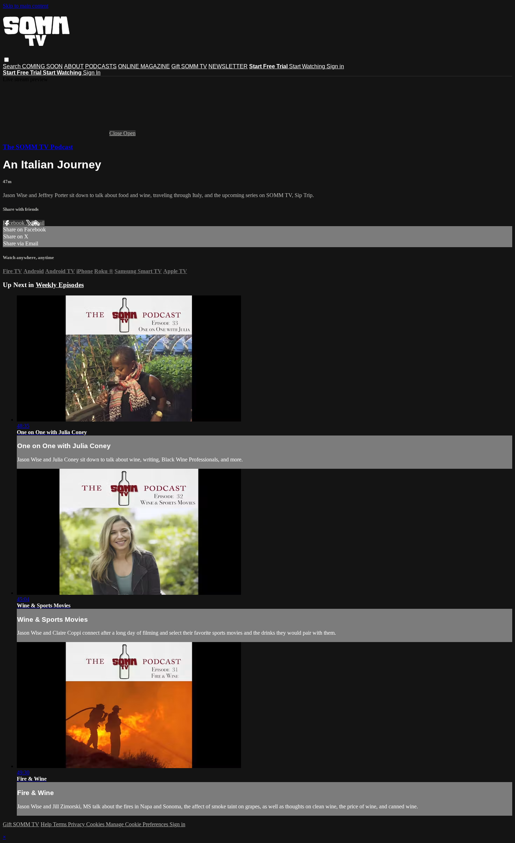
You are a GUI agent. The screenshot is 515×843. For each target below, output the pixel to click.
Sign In (92, 73)
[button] (6, 59)
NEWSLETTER (228, 66)
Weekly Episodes (60, 284)
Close (116, 133)
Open (129, 133)
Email (38, 223)
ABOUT (74, 66)
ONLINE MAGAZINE (144, 66)
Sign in (335, 66)
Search (12, 66)
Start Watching (308, 66)
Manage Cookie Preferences (138, 824)
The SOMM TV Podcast (38, 147)
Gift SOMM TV (189, 66)
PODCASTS (101, 66)
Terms (60, 824)
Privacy (77, 824)
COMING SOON (42, 66)
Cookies (96, 824)
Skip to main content (25, 6)
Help (47, 824)
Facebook (14, 223)
